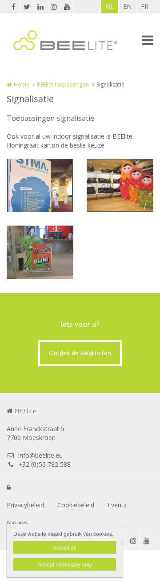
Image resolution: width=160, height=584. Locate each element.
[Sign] (40, 185)
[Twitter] (26, 6)
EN (127, 6)
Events (117, 505)
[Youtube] (66, 6)
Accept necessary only (65, 564)
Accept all (64, 547)
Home (21, 84)
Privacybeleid (25, 505)
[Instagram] (53, 6)
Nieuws (17, 522)
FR (144, 6)
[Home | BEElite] (78, 40)
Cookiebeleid (75, 505)
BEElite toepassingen (63, 84)
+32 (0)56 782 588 (44, 464)
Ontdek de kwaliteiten (80, 353)
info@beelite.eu (40, 455)
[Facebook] (13, 6)
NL (109, 6)
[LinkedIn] (40, 6)
